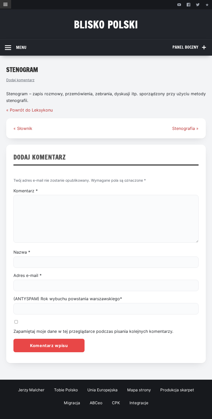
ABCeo (96, 402)
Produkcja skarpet (177, 389)
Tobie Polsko (66, 389)
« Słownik (22, 128)
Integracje (139, 402)
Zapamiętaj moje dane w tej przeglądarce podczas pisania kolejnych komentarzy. (93, 331)
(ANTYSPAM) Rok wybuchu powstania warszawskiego (67, 298)
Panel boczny (185, 47)
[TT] (197, 4)
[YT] (179, 4)
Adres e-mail (27, 275)
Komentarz (25, 190)
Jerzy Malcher (31, 389)
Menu (21, 47)
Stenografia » (185, 128)
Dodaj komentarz (20, 80)
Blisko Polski (106, 24)
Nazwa (21, 252)
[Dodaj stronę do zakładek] (207, 4)
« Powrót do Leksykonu (29, 110)
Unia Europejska (102, 389)
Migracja (72, 402)
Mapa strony (139, 389)
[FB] (188, 4)
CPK (116, 402)
